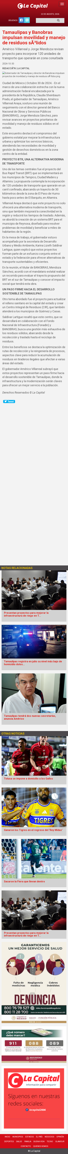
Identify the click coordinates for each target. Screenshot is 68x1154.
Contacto (26, 1146)
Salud (19, 1141)
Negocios (49, 1137)
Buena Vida (39, 1141)
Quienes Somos (40, 1146)
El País (39, 1137)
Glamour (59, 1141)
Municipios (17, 1137)
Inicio (7, 1137)
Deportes (9, 1141)
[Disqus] (34, 443)
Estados (29, 1137)
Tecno (50, 1141)
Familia (27, 1141)
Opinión (60, 1137)
